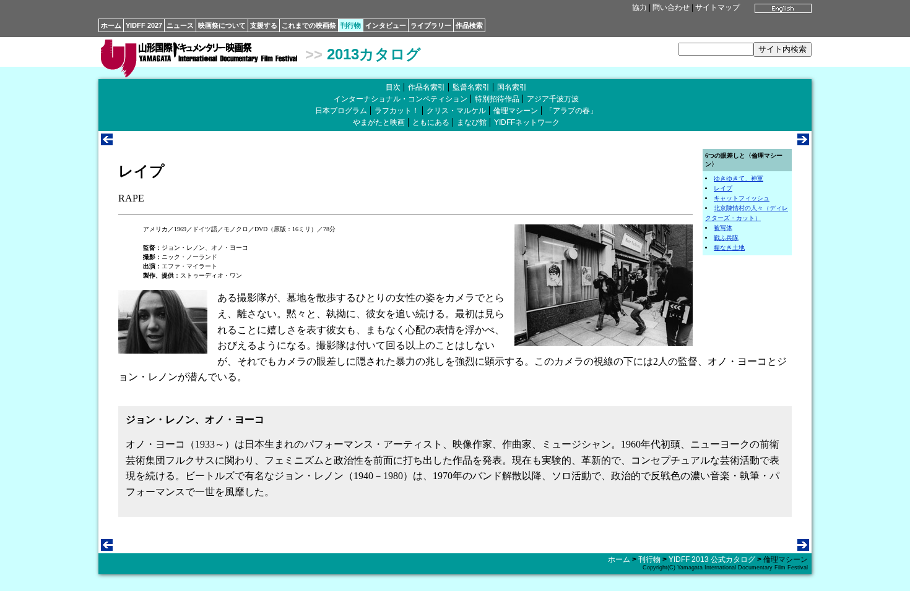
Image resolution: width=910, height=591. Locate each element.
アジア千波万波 (553, 99)
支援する (263, 25)
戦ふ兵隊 (726, 237)
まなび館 (472, 122)
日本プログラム (341, 110)
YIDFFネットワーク (527, 122)
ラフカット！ (397, 110)
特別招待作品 (497, 99)
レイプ (723, 188)
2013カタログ (374, 54)
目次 (393, 87)
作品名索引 (426, 87)
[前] (107, 142)
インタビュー (385, 25)
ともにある (430, 122)
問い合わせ (671, 7)
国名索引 (512, 87)
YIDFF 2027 (144, 25)
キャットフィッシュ (741, 198)
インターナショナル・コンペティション (400, 99)
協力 (639, 7)
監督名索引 (471, 87)
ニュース (180, 25)
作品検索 (469, 25)
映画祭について (222, 25)
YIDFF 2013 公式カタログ (712, 559)
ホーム (111, 25)
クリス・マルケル (456, 110)
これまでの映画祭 (309, 25)
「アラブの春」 (571, 110)
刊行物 (350, 25)
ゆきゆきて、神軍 (738, 178)
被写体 (723, 227)
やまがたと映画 (379, 122)
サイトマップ (717, 7)
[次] (803, 142)
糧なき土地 (729, 247)
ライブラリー (430, 25)
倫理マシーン (515, 110)
